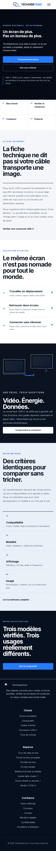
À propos (28, 808)
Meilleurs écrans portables (28, 771)
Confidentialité (28, 822)
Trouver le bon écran (28, 59)
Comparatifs (28, 720)
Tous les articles (28, 734)
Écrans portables (28, 716)
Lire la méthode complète (18, 599)
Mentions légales (28, 817)
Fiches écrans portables (28, 757)
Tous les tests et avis (28, 753)
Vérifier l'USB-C (28, 785)
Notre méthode (28, 803)
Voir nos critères (28, 68)
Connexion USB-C (28, 730)
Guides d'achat (28, 725)
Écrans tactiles (28, 767)
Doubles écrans (28, 762)
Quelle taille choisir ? (28, 776)
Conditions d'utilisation (28, 827)
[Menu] (49, 4)
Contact (28, 813)
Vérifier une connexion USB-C (20, 228)
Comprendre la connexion (28, 430)
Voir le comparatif (28, 666)
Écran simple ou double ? (28, 780)
